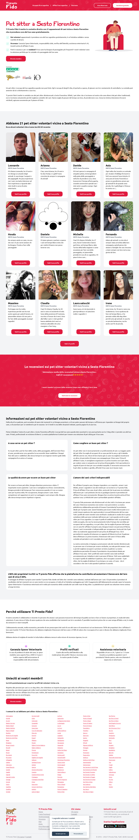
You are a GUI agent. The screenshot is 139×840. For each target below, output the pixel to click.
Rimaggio (85, 748)
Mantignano (60, 740)
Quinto (85, 738)
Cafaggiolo (9, 760)
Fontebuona (35, 752)
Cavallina (8, 789)
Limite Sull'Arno (61, 730)
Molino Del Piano (62, 750)
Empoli (34, 738)
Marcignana (60, 743)
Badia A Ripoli (10, 725)
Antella (8, 718)
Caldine (8, 762)
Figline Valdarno (36, 748)
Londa (59, 733)
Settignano (112, 735)
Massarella (60, 745)
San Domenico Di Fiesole (90, 770)
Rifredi (85, 743)
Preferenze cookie (45, 829)
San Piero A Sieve (113, 721)
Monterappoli (61, 765)
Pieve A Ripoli (61, 784)
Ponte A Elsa (60, 792)
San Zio (111, 730)
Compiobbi (35, 723)
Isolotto (34, 789)
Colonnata (34, 721)
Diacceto (34, 733)
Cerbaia (8, 792)
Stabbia (111, 755)
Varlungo (111, 774)
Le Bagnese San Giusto (63, 721)
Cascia (7, 784)
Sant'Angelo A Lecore (115, 723)
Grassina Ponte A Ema (38, 774)
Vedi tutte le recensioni (69, 395)
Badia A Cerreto (10, 723)
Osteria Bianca (61, 772)
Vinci (110, 784)
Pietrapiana (60, 782)
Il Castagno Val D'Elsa (37, 779)
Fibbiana (34, 740)
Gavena (34, 767)
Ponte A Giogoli (87, 718)
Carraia (8, 782)
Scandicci (111, 733)
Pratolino (85, 730)
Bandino (8, 733)
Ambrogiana (9, 716)
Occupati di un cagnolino (40, 5)
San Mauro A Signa (88, 792)
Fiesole (34, 743)
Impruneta (35, 784)
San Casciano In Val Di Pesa (90, 767)
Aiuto (41, 824)
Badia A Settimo (10, 728)
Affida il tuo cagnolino (60, 5)
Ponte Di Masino (87, 723)
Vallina (111, 770)
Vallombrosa (112, 772)
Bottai (7, 750)
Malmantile (60, 738)
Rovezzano (86, 752)
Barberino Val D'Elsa (11, 738)
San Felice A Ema (87, 782)
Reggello (85, 740)
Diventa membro (15, 59)
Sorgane (111, 745)
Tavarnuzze (112, 760)
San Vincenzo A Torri (114, 728)
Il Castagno (35, 777)
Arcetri (8, 721)
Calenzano (9, 765)
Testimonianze (44, 817)
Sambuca (85, 757)
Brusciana (8, 757)
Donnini (34, 735)
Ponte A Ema (86, 716)
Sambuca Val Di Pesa (88, 760)
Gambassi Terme (36, 762)
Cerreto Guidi (35, 716)
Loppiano (60, 735)
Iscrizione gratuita (122, 5)
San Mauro (86, 789)
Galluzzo (34, 760)
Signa (110, 743)
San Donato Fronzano (89, 772)
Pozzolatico (86, 728)
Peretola (59, 777)
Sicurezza (74, 5)
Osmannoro (60, 770)
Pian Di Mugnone (62, 779)
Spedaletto (112, 750)
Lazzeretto (60, 718)
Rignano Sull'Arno (88, 745)
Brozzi (8, 752)
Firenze (34, 750)
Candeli (8, 770)
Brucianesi (9, 755)
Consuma (34, 725)
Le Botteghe (61, 723)
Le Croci (59, 728)
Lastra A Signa (35, 792)
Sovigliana (111, 748)
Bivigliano (8, 743)
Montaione (60, 752)
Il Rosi (33, 782)
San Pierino (112, 716)
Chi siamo (74, 812)
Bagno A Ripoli (10, 730)
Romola (85, 750)
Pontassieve (60, 787)
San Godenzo (86, 784)
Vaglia (110, 767)
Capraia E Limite (10, 777)
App (40, 821)
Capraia (8, 774)
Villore (111, 782)
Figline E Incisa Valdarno (38, 745)
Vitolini (111, 787)
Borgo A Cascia (10, 745)
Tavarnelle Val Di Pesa (115, 757)
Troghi (111, 765)
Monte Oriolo (61, 762)
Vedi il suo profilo (21, 194)
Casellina (8, 787)
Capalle (8, 772)
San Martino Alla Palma (89, 787)
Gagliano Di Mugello (37, 757)
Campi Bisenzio (10, 767)
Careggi (8, 779)
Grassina (34, 772)
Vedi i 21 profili (70, 344)
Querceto (86, 735)
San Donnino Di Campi (89, 779)
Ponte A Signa (87, 721)
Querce (85, 733)
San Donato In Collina (89, 774)
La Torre (59, 716)
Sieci (110, 740)
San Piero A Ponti (113, 718)
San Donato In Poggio (89, 777)
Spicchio (111, 752)
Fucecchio (34, 755)
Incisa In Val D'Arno (37, 787)
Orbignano (60, 767)
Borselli (8, 748)
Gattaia (34, 765)
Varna (110, 777)
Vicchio (111, 779)
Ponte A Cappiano (62, 789)
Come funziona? (44, 814)
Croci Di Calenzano (37, 730)
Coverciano (35, 728)
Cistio (33, 718)
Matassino (60, 748)
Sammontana (86, 765)
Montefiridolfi (61, 757)
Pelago (59, 774)
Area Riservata (102, 5)
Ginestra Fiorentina (37, 770)
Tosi (110, 762)
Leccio (59, 725)
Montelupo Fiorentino (63, 760)
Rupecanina (86, 755)
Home (41, 812)
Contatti (74, 814)
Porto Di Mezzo (87, 725)
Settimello (112, 738)
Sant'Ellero (112, 725)
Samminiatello (87, 762)
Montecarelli (61, 755)
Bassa (7, 740)
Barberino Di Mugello (12, 735)
